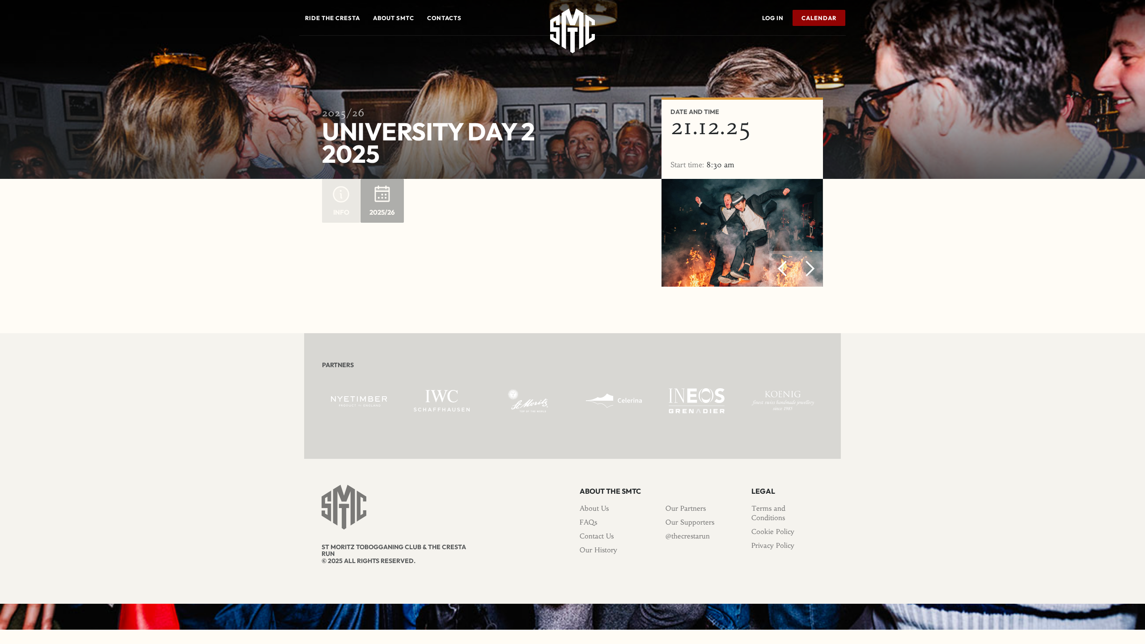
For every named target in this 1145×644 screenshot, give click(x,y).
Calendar (819, 17)
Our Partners (686, 508)
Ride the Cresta (332, 17)
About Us (594, 508)
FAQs (588, 522)
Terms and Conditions (768, 513)
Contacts (444, 17)
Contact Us (597, 536)
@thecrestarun (688, 536)
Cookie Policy (772, 531)
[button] (332, 18)
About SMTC (393, 17)
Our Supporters (690, 522)
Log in (773, 17)
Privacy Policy (772, 545)
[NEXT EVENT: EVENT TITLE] (843, 48)
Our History (598, 550)
